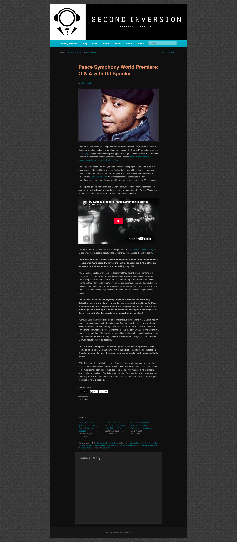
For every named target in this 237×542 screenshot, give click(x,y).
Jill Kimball (86, 82)
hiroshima (110, 445)
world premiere (143, 445)
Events (117, 43)
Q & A (116, 443)
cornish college (134, 443)
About (129, 43)
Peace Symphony (99, 176)
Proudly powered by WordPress (118, 532)
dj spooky (101, 445)
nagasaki (118, 445)
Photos (105, 43)
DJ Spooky (83, 153)
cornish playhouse (89, 445)
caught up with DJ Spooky (141, 249)
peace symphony (129, 445)
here (87, 193)
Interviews (109, 443)
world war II (153, 445)
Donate (140, 43)
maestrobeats (90, 52)
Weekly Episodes (69, 43)
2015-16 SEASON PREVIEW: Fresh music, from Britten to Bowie (115, 425)
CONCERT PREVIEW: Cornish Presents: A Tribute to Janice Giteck (141, 425)
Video (95, 43)
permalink (107, 448)
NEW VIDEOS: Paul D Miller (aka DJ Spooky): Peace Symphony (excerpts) (88, 426)
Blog (84, 43)
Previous (164, 52)
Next (174, 52)
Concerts (100, 443)
